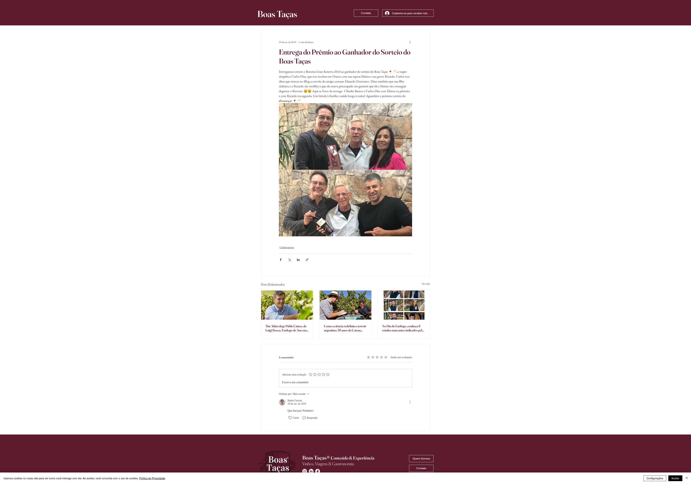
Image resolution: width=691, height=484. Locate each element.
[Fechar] (687, 478)
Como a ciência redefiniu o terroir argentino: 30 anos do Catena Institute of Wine (345, 328)
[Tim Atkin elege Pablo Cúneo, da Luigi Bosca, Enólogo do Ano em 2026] (287, 305)
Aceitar (675, 478)
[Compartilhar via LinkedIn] (298, 259)
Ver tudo (426, 283)
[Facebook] (317, 471)
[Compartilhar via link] (307, 259)
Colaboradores (287, 247)
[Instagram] (304, 471)
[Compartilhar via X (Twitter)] (289, 259)
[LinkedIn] (311, 471)
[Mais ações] (410, 42)
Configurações (655, 478)
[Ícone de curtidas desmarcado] (290, 418)
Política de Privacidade (152, 478)
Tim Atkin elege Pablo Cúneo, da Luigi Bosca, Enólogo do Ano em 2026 (285, 328)
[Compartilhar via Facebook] (280, 259)
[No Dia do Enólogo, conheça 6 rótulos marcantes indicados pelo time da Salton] (404, 305)
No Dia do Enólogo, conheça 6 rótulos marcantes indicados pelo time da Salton (403, 328)
